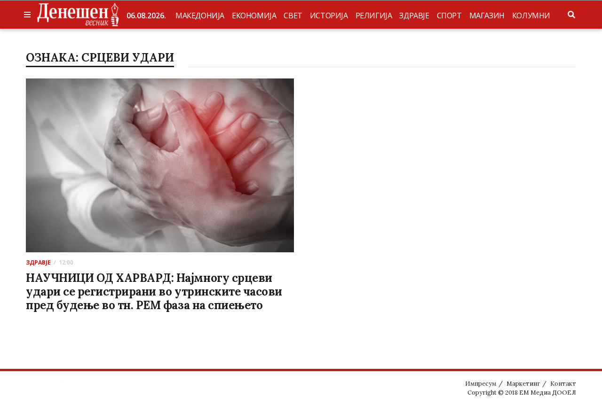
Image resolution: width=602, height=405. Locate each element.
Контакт (563, 384)
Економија (254, 15)
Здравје (414, 15)
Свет (293, 15)
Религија (374, 15)
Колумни (531, 15)
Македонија (199, 15)
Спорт (449, 15)
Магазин (487, 15)
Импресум (480, 384)
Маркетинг (523, 384)
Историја (329, 15)
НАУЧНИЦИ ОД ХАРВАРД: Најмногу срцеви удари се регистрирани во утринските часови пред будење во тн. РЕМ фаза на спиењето (154, 291)
